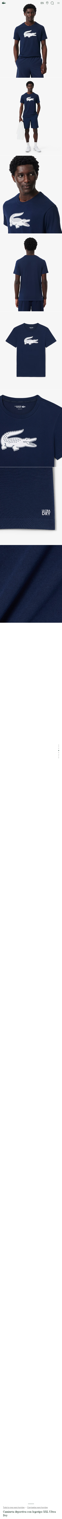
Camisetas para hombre (37, 1507)
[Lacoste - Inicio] (4, 3)
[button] (47, 3)
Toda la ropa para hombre (14, 1507)
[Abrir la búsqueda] (52, 3)
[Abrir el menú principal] (58, 3)
